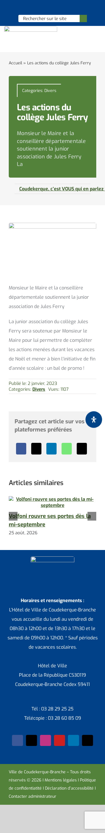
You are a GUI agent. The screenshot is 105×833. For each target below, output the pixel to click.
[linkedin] (73, 740)
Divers (50, 90)
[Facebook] (21, 448)
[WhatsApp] (66, 448)
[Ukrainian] (59, 7)
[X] (36, 448)
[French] (52, 7)
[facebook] (17, 740)
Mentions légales (61, 780)
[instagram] (45, 740)
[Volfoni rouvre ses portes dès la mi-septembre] (52, 499)
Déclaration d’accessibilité (69, 788)
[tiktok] (87, 740)
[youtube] (59, 740)
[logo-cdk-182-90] (30, 28)
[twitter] (31, 740)
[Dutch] (37, 7)
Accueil (15, 63)
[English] (44, 7)
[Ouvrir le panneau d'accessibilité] (93, 419)
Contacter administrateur (32, 796)
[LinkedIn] (51, 448)
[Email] (81, 448)
